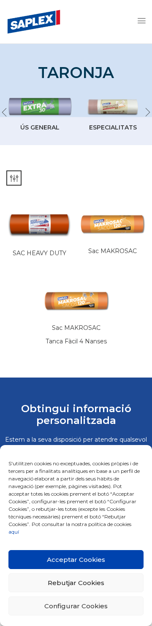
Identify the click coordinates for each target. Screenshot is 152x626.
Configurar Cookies (76, 606)
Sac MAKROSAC (112, 251)
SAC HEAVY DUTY (39, 253)
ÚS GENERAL (40, 127)
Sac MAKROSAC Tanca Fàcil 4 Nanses (76, 334)
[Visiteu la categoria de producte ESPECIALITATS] (112, 107)
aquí (13, 532)
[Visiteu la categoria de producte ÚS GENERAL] (39, 107)
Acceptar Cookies (76, 560)
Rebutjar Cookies (76, 583)
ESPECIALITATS (113, 127)
